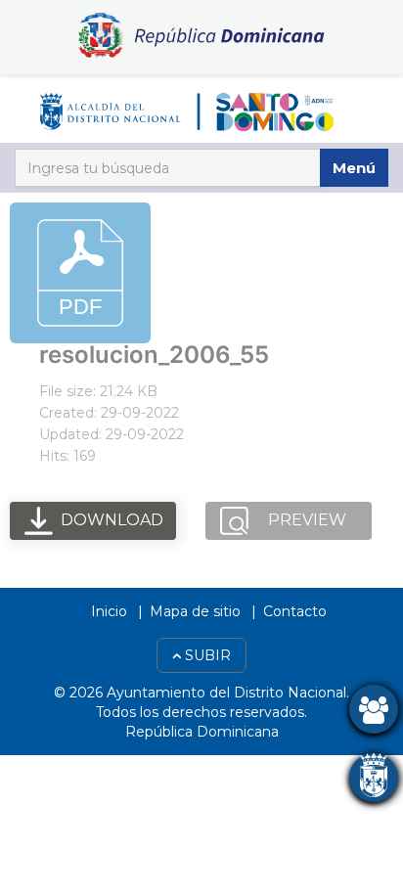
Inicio (109, 611)
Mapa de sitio (195, 611)
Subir (206, 655)
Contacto (295, 611)
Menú (354, 167)
